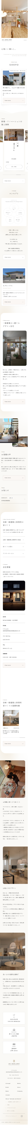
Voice (18, 1087)
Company (20, 1091)
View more (8, 100)
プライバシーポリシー (11, 1116)
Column (8, 1095)
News (7, 1091)
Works (19, 1083)
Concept (8, 1083)
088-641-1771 (6, 648)
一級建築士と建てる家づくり (14, 1101)
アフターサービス (8, 553)
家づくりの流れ (8, 546)
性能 (8, 1104)
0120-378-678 (6, 639)
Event (7, 1087)
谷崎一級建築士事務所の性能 (12, 540)
